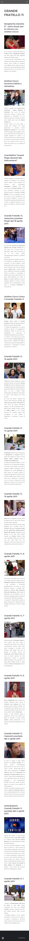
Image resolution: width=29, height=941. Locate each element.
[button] (27, 2)
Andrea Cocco (8, 53)
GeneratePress (22, 937)
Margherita (9, 454)
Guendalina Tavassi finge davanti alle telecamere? (14, 158)
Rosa (23, 271)
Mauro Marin (11, 410)
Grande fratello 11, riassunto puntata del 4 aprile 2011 (13, 736)
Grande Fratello (18, 640)
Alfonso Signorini (9, 843)
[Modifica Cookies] (2, 938)
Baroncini (19, 470)
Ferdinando (20, 284)
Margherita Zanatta (19, 53)
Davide (17, 790)
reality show (11, 269)
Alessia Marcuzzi (18, 338)
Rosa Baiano (8, 865)
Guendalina (22, 851)
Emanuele (17, 663)
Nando (6, 532)
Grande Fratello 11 (17, 188)
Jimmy (6, 279)
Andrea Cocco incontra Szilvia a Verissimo (13, 83)
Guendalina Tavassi (10, 186)
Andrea (17, 454)
